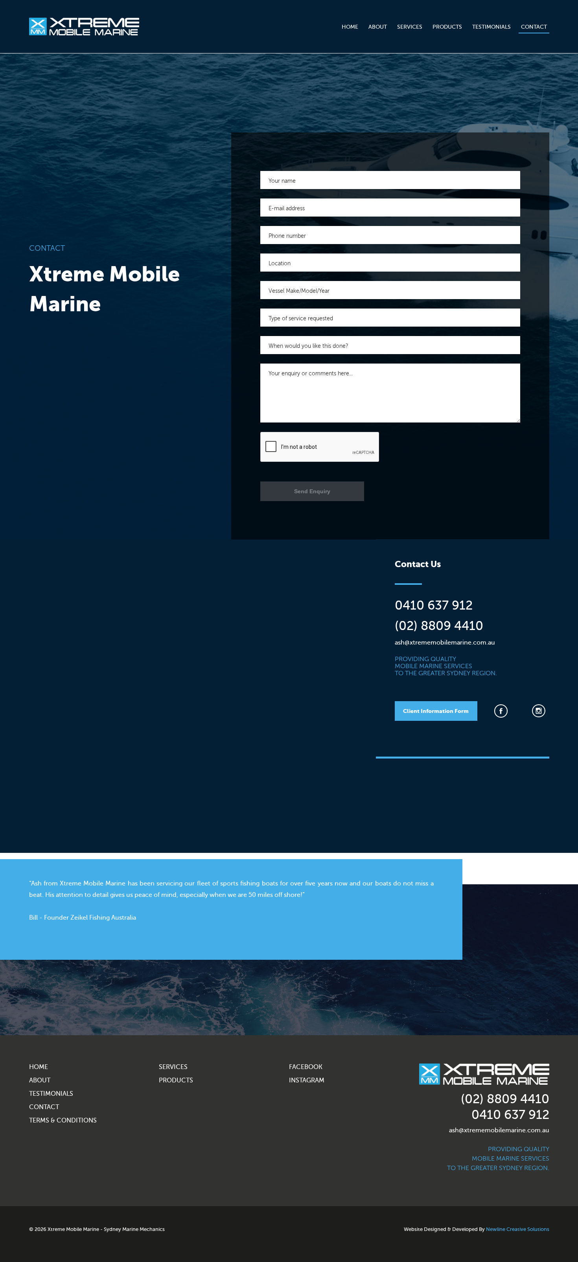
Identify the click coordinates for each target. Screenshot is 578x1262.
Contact (534, 27)
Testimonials (491, 27)
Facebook (305, 1067)
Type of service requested (301, 318)
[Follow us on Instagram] (541, 711)
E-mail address (287, 208)
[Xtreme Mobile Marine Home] (84, 26)
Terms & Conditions (63, 1120)
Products (447, 27)
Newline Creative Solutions (517, 1229)
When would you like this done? (308, 346)
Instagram (306, 1080)
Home (350, 27)
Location (280, 263)
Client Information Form (436, 711)
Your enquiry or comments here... (311, 373)
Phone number (287, 236)
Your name (282, 181)
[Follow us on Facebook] (503, 711)
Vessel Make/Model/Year (299, 291)
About (377, 27)
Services (409, 27)
